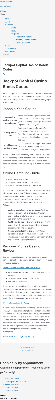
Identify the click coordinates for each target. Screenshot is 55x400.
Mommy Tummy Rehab (26, 40)
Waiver (8, 55)
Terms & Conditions (8, 398)
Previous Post (27, 348)
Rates (7, 46)
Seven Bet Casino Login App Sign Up (18, 336)
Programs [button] (15, 34)
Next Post (27, 351)
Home (7, 19)
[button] (27, 14)
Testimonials (10, 49)
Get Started (10, 52)
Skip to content (6, 1)
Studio (13, 28)
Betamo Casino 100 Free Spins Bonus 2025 (21, 268)
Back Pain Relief (23, 43)
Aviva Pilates (5, 6)
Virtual (13, 31)
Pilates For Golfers (24, 37)
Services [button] (9, 25)
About (7, 22)
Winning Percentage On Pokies (16, 303)
